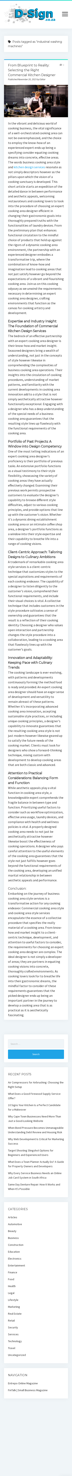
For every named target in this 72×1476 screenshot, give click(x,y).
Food (11, 1279)
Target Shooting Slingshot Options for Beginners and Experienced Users (30, 1153)
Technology (15, 1341)
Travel (11, 1348)
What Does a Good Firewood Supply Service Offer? (34, 1096)
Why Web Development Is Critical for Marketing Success (36, 1141)
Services (13, 1334)
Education (14, 1251)
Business (13, 1238)
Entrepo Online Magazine (23, 1383)
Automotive (15, 1224)
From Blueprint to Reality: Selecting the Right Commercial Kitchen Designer (32, 70)
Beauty (12, 1231)
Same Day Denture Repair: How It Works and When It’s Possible (34, 1187)
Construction (15, 1245)
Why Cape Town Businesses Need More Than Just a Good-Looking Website (34, 1119)
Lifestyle (13, 1300)
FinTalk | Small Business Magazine (28, 1390)
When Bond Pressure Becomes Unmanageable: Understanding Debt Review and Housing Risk (36, 1130)
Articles (12, 1217)
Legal (11, 1293)
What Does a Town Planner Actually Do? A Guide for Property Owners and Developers (36, 1164)
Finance (12, 1272)
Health (12, 1286)
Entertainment (16, 1265)
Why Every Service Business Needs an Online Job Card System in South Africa (35, 1175)
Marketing (14, 1307)
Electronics (14, 1258)
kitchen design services (29, 167)
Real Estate (15, 1313)
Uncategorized (17, 1355)
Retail (11, 1320)
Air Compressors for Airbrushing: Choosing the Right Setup (36, 1085)
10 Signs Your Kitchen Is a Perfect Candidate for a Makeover (34, 1107)
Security (13, 1327)
